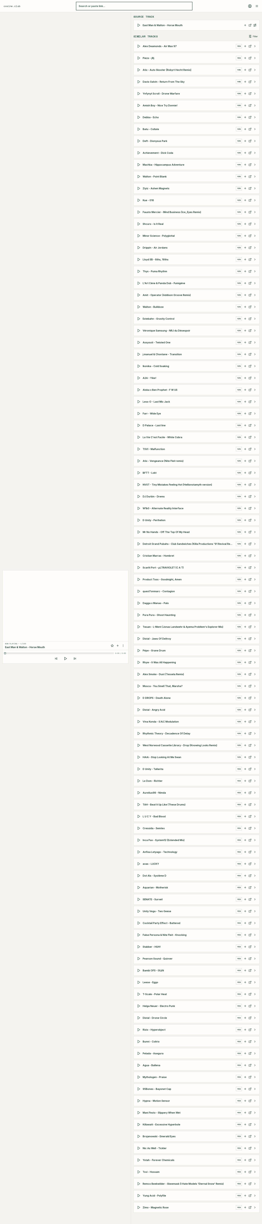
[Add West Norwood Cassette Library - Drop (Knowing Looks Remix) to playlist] (245, 745)
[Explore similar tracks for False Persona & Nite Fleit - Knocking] (255, 935)
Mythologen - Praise (155, 1077)
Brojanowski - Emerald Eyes (159, 1136)
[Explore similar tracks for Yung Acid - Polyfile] (255, 1195)
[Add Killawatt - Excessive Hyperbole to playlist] (245, 1124)
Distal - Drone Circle (155, 1017)
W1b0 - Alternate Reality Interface (163, 508)
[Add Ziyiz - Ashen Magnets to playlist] (245, 188)
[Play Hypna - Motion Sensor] (139, 1100)
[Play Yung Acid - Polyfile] (139, 1195)
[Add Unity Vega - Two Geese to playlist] (245, 911)
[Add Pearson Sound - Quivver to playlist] (245, 958)
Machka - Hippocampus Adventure (163, 164)
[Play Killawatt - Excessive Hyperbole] (139, 1124)
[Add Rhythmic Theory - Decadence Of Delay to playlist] (245, 733)
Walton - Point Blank (155, 176)
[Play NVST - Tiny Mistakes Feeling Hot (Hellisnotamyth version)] (139, 484)
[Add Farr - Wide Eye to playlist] (245, 413)
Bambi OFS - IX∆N (153, 970)
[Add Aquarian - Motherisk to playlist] (245, 887)
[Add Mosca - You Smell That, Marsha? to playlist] (245, 686)
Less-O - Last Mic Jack (156, 401)
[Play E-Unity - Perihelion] (139, 520)
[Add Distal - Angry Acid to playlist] (245, 710)
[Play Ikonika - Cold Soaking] (139, 366)
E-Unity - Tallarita (153, 769)
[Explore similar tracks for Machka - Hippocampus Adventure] (255, 165)
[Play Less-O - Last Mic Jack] (139, 401)
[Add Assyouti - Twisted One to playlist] (245, 342)
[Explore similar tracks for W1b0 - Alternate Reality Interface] (255, 508)
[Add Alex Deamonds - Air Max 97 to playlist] (245, 46)
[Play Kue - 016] (139, 200)
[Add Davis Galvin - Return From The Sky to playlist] (245, 82)
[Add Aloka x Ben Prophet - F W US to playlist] (245, 390)
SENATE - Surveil (153, 899)
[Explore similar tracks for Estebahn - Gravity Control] (255, 319)
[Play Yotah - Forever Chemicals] (139, 1160)
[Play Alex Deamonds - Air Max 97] (139, 46)
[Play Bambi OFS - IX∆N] (139, 970)
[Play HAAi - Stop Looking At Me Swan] (139, 757)
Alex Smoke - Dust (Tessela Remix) (163, 674)
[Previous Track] (56, 658)
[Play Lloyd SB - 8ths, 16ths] (139, 259)
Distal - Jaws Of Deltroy (157, 638)
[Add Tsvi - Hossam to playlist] (245, 1172)
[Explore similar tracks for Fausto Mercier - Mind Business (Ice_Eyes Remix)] (255, 212)
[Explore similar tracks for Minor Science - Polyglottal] (255, 236)
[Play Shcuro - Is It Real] (139, 224)
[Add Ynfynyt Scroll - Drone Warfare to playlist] (245, 93)
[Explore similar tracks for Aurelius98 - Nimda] (255, 793)
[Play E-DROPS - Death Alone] (139, 698)
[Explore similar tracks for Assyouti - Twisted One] (255, 342)
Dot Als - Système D (154, 875)
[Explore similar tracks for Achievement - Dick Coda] (255, 153)
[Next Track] (75, 658)
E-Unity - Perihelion (154, 520)
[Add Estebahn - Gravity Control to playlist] (245, 319)
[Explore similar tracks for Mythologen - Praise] (255, 1077)
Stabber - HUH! (152, 946)
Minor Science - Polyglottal (159, 235)
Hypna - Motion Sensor (156, 1100)
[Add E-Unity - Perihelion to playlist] (245, 520)
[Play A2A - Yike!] (139, 378)
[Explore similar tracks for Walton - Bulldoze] (255, 307)
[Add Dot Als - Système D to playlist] (245, 875)
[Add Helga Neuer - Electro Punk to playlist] (245, 1006)
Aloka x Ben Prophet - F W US (160, 389)
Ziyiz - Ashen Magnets (156, 188)
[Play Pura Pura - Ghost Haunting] (139, 615)
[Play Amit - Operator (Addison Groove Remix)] (139, 295)
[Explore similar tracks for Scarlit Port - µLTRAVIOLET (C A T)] (255, 567)
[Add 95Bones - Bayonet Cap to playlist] (245, 1089)
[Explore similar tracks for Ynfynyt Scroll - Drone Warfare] (255, 93)
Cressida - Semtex (154, 828)
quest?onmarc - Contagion (159, 591)
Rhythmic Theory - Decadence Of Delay (166, 733)
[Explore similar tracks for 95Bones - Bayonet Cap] (255, 1089)
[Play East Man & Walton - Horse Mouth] (139, 25)
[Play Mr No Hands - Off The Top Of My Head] (139, 532)
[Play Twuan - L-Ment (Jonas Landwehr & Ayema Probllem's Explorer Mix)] (139, 626)
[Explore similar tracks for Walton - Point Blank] (255, 176)
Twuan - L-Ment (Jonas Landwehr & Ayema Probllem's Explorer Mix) (183, 626)
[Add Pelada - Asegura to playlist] (245, 1053)
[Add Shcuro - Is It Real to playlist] (245, 224)
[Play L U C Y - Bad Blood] (139, 816)
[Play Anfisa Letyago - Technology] (139, 852)
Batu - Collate (151, 129)
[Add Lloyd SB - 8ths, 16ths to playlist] (245, 259)
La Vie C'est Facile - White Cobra (162, 437)
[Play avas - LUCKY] (139, 863)
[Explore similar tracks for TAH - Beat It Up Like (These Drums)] (255, 804)
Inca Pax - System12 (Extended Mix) (164, 840)
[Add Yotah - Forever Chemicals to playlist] (245, 1160)
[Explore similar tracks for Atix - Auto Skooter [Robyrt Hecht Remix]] (255, 70)
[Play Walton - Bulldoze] (139, 307)
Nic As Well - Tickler (155, 1148)
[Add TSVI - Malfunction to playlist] (245, 449)
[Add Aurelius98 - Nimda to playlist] (245, 793)
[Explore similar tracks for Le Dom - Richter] (255, 781)
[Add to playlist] (117, 645)
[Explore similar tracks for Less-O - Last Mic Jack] (255, 402)
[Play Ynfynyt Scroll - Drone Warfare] (139, 93)
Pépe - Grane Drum (154, 650)
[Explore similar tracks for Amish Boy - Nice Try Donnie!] (255, 105)
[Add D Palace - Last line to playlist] (245, 425)
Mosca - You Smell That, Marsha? (163, 686)
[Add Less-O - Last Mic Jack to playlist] (245, 402)
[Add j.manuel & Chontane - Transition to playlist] (245, 354)
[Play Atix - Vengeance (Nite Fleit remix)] (139, 461)
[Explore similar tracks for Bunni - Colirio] (255, 1041)
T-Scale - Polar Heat (155, 994)
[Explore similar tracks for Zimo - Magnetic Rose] (255, 1207)
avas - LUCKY (151, 863)
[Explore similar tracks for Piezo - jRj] (255, 58)
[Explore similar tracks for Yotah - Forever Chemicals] (255, 1160)
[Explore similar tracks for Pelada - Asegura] (255, 1053)
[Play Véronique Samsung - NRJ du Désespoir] (139, 330)
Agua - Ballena (151, 1065)
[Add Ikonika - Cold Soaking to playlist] (245, 366)
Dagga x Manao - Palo (156, 603)
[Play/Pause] (65, 659)
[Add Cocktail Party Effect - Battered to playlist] (245, 923)
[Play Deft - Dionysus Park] (139, 141)
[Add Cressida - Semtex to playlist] (245, 828)
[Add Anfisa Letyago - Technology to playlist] (245, 852)
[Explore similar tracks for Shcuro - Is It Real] (255, 224)
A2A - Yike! (149, 377)
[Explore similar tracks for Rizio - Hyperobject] (255, 1030)
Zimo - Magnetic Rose (156, 1207)
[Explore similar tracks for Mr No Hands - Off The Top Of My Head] (255, 532)
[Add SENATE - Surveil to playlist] (245, 899)
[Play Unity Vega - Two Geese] (139, 911)
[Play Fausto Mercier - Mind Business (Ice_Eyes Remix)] (139, 212)
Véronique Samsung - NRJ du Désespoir (166, 330)
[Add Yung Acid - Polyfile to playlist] (245, 1195)
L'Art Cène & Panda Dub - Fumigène (164, 283)
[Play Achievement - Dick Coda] (139, 152)
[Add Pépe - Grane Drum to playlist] (245, 650)
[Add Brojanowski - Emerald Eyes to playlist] (245, 1136)
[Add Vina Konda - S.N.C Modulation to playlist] (245, 721)
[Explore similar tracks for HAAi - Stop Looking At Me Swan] (255, 757)
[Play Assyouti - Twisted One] (139, 342)
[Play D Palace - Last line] (139, 425)
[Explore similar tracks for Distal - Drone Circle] (255, 1018)
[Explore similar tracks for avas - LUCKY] (255, 864)
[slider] (59, 653)
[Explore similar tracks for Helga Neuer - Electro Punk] (255, 1006)
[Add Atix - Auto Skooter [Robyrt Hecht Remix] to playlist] (245, 70)
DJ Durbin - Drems (154, 496)
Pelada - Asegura (153, 1053)
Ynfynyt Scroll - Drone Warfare (161, 93)
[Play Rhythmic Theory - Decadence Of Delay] (139, 733)
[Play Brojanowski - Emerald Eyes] (139, 1136)
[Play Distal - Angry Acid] (139, 709)
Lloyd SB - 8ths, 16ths (155, 259)
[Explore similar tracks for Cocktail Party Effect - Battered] (255, 923)
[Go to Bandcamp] (250, 117)
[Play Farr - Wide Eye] (139, 413)
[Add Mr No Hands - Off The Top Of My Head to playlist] (245, 532)
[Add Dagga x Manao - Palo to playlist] (245, 603)
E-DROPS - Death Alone (157, 697)
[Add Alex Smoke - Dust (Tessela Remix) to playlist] (245, 674)
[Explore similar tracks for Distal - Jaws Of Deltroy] (255, 638)
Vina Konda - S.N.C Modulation (161, 721)
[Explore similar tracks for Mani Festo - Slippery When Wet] (255, 1112)
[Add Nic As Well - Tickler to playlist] (245, 1148)
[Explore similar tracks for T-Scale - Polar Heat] (255, 994)
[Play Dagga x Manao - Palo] (139, 603)
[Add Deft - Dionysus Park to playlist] (245, 141)
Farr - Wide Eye (152, 413)
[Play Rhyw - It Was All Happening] (139, 662)
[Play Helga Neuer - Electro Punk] (139, 1006)
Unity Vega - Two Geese (157, 911)
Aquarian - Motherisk (155, 887)
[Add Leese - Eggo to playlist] (245, 982)
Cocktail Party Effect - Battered (161, 923)
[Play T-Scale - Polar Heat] (139, 994)
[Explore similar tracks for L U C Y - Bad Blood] (255, 816)
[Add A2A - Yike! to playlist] (245, 378)
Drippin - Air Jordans (155, 247)
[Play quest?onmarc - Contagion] (139, 591)
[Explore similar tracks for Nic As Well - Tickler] (255, 1148)
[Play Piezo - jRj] (139, 58)
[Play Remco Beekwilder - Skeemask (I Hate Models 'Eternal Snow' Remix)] (139, 1183)
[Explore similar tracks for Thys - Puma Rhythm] (255, 271)
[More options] (123, 645)
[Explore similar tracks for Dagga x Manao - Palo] (255, 603)
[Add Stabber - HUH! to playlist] (245, 947)
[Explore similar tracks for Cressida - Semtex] (255, 828)
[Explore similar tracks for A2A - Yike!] (255, 378)
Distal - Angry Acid (154, 709)
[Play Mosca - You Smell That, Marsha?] (139, 686)
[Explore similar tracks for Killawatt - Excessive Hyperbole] (255, 1124)
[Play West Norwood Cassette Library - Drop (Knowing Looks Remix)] (139, 745)
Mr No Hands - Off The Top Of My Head (166, 532)
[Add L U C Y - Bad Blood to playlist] (245, 816)
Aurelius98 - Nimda (154, 792)
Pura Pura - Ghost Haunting (159, 614)
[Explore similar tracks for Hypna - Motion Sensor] (255, 1101)
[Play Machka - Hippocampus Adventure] (139, 164)
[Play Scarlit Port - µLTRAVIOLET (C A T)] (139, 567)
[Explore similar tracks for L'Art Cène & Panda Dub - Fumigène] (255, 283)
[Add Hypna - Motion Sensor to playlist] (245, 1101)
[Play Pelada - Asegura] (139, 1053)
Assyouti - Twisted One (156, 342)
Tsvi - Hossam (151, 1171)
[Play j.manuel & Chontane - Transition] (139, 354)
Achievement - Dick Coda (158, 152)
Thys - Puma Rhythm (155, 271)
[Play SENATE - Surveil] (139, 899)
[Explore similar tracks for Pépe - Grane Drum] (255, 650)
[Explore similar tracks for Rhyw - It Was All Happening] (255, 662)
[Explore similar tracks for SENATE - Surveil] (255, 899)
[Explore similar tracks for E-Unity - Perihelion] (255, 520)
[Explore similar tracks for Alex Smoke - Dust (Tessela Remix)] (255, 674)
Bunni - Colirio (151, 1041)
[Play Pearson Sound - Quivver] (139, 958)
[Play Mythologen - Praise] (139, 1077)
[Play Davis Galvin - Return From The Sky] (139, 81)
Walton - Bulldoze (153, 306)
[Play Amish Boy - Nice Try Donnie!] (139, 105)
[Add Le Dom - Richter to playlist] (245, 781)
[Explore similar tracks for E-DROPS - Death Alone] (255, 698)
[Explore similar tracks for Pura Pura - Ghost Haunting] (255, 615)
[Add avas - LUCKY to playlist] (245, 864)
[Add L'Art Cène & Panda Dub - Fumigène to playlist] (245, 283)
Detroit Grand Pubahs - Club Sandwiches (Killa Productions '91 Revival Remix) (189, 543)
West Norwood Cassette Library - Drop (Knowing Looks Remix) (180, 745)
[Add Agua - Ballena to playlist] (245, 1065)
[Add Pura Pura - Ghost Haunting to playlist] (245, 615)
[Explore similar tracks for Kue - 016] (255, 200)
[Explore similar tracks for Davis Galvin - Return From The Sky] (255, 82)
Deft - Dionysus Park (155, 140)
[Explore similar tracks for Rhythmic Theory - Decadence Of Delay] (255, 733)
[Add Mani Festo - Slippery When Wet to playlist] (245, 1112)
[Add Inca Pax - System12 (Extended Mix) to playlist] (245, 840)
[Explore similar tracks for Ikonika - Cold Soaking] (255, 366)
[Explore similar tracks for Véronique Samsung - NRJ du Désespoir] (255, 330)
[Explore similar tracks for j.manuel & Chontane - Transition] (255, 354)
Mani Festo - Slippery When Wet (161, 1112)
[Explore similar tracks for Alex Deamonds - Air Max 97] (255, 46)
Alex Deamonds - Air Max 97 (160, 46)
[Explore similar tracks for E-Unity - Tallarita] (255, 769)
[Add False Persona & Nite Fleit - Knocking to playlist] (245, 935)
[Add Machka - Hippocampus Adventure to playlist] (245, 165)
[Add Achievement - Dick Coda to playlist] (245, 153)
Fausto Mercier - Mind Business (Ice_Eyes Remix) (172, 212)
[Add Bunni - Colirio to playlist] (245, 1041)
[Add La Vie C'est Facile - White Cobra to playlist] (245, 437)
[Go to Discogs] (250, 25)
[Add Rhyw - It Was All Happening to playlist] (245, 662)
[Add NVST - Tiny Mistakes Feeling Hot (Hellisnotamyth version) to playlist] (245, 484)
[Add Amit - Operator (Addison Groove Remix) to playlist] (245, 295)
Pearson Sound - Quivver (158, 958)
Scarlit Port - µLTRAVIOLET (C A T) (163, 567)
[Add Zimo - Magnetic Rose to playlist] (245, 1207)
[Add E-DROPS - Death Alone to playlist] (245, 698)
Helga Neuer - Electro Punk (159, 1006)
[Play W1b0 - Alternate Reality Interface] (139, 508)
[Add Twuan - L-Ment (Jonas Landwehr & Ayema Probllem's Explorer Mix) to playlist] (245, 627)
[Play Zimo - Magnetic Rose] (139, 1207)
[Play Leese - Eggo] (139, 982)
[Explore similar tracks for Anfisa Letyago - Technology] (255, 852)
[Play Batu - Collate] (139, 129)
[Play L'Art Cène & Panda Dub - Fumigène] (139, 283)
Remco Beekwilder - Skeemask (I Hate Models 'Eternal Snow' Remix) (183, 1183)
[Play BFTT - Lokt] (139, 472)
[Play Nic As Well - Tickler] (139, 1148)
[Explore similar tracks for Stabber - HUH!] (255, 947)
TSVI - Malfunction (154, 449)
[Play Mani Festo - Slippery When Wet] (139, 1112)
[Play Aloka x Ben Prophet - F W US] (139, 389)
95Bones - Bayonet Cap (157, 1088)
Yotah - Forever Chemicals (158, 1160)
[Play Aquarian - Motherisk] (139, 887)
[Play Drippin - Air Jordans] (139, 247)
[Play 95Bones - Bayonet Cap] (139, 1089)
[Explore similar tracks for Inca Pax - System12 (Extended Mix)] (255, 840)
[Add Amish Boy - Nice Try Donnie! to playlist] (245, 105)
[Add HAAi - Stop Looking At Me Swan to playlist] (245, 757)
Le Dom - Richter (153, 780)
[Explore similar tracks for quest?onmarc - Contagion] (255, 591)
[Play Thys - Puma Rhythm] (139, 271)
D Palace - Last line (154, 425)
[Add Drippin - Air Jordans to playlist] (245, 247)
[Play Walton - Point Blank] (139, 176)
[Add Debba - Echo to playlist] (245, 117)
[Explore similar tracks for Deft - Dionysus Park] (255, 141)
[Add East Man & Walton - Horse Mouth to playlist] (245, 25)
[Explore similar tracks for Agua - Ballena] (255, 1065)
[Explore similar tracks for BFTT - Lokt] (255, 473)
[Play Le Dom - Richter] (139, 781)
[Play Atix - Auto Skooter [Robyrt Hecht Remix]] (139, 70)
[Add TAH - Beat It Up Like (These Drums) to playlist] (245, 804)
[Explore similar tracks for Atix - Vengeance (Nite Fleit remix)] (255, 461)
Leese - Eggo (150, 982)
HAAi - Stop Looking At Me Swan (162, 757)
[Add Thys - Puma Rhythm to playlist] (245, 271)
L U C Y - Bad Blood (154, 816)
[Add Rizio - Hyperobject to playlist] (245, 1030)
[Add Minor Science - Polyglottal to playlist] (245, 236)
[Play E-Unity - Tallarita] (139, 769)
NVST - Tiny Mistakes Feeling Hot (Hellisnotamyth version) (177, 484)
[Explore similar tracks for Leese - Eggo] (255, 982)
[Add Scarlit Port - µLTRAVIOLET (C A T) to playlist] (245, 567)
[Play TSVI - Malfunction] (139, 449)
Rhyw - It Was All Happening (159, 662)
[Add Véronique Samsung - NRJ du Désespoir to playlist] (245, 330)
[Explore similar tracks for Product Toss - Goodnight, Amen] (255, 579)
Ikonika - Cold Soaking (156, 366)
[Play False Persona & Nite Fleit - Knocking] (139, 935)
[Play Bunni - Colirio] (139, 1041)
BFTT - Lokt (149, 472)
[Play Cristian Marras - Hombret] (139, 555)
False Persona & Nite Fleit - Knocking (164, 934)
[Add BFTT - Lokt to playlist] (245, 473)
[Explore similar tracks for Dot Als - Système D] (255, 875)
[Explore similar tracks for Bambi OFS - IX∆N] (255, 970)
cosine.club (12, 6)
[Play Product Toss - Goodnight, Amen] (139, 579)
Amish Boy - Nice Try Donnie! (160, 105)
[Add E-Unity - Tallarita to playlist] (245, 769)
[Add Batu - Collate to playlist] (245, 129)
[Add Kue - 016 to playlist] (245, 200)
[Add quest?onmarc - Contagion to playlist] (245, 591)
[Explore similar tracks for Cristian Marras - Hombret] (255, 556)
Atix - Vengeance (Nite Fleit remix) (163, 460)
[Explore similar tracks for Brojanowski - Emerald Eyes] (255, 1136)
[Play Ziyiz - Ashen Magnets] (139, 188)
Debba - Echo (151, 117)
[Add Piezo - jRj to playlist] (245, 58)
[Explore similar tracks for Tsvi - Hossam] (255, 1172)
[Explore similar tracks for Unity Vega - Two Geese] (255, 911)
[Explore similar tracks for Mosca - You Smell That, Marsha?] (255, 686)
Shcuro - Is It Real (153, 223)
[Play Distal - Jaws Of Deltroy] (139, 638)
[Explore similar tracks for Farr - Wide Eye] (255, 413)
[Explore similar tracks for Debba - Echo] (255, 117)
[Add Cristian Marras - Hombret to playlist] (245, 556)
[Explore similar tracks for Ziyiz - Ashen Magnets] (255, 188)
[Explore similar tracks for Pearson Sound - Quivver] (255, 958)
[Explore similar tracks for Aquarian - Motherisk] (255, 887)
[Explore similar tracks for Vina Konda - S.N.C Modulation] (255, 721)
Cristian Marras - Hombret (158, 555)
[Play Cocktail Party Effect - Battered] (139, 923)
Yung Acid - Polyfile (154, 1195)
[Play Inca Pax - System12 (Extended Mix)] (139, 840)
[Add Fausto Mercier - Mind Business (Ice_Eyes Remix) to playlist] (245, 212)
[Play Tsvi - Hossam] (139, 1172)
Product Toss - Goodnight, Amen (162, 579)
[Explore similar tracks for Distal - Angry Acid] (255, 710)
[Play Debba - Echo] (139, 117)
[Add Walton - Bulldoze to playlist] (245, 307)
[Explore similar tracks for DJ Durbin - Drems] (255, 496)
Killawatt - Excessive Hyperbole (161, 1124)
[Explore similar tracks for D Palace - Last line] (255, 425)
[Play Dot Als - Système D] (139, 875)
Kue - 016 (148, 200)
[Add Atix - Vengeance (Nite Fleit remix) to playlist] (245, 461)
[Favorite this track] (112, 645)
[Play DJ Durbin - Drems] (139, 496)
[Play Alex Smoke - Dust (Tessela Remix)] (139, 674)
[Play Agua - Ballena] (139, 1065)
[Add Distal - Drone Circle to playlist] (245, 1018)
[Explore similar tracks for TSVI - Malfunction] (255, 449)
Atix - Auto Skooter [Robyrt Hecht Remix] (167, 69)
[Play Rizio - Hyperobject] (139, 1029)
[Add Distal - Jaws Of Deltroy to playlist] (245, 638)
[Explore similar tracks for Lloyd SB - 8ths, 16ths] (255, 259)
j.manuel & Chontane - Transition (162, 354)
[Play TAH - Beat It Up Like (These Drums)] (139, 804)
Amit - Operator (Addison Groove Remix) (167, 295)
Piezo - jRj (148, 58)
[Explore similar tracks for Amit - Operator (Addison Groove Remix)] (255, 295)
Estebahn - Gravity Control (158, 318)
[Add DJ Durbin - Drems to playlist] (245, 496)
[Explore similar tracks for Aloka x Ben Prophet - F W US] (255, 390)
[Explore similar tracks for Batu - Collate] (255, 129)
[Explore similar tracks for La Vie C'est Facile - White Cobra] (255, 437)
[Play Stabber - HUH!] (139, 946)
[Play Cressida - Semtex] (139, 828)
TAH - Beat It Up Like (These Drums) (164, 804)
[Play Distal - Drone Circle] (139, 1017)
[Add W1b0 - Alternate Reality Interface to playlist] (245, 508)
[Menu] (257, 6)
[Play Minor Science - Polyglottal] (139, 235)
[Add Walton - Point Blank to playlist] (245, 176)
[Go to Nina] (250, 378)
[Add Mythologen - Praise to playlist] (245, 1077)
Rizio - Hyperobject (154, 1029)
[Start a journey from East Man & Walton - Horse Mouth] (255, 25)
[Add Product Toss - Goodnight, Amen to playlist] (245, 579)
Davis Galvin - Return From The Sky (164, 81)
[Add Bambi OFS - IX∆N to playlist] (245, 970)
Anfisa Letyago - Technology (160, 851)
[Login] (250, 6)
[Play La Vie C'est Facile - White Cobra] (139, 437)
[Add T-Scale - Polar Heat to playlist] (245, 994)
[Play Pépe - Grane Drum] (139, 650)
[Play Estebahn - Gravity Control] (139, 318)
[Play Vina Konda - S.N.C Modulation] (139, 721)
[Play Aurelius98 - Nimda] (139, 792)
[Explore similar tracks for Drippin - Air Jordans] (255, 247)
